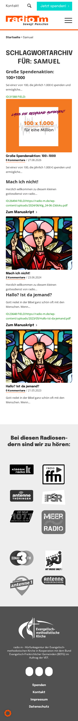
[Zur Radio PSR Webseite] (53, 497)
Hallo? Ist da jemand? (22, 386)
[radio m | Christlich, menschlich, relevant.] (32, 20)
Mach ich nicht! (18, 273)
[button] (66, 20)
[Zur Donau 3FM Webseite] (22, 557)
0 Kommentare (15, 160)
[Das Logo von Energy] (53, 560)
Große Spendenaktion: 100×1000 (31, 156)
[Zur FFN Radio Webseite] (53, 474)
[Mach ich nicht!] (39, 243)
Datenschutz (39, 706)
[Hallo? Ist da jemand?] (39, 356)
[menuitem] (15, 6)
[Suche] (29, 6)
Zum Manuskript (20, 212)
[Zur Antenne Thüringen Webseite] (22, 496)
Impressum (39, 699)
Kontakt (12, 6)
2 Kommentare (15, 277)
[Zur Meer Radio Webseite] (53, 522)
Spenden (39, 685)
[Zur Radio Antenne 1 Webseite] (22, 586)
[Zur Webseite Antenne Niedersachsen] (53, 580)
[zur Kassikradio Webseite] (22, 469)
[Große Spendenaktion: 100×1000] (39, 125)
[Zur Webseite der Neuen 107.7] (22, 516)
